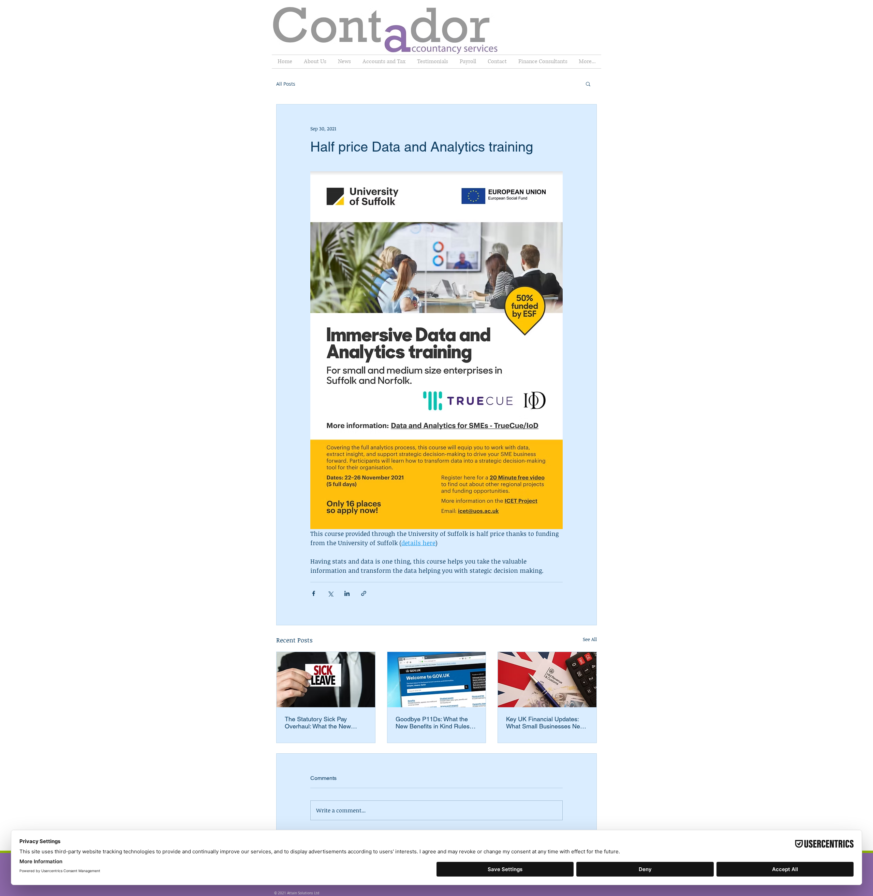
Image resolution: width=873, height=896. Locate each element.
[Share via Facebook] (313, 593)
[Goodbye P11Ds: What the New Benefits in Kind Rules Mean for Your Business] (436, 679)
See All (590, 639)
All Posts (285, 84)
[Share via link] (363, 593)
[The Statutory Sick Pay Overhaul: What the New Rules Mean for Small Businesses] (326, 679)
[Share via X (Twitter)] (330, 593)
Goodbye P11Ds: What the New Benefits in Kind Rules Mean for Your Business (433, 722)
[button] (588, 83)
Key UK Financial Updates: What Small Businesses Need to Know (546, 722)
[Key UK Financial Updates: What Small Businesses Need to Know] (547, 679)
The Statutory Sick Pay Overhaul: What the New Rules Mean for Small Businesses (318, 722)
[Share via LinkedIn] (347, 593)
